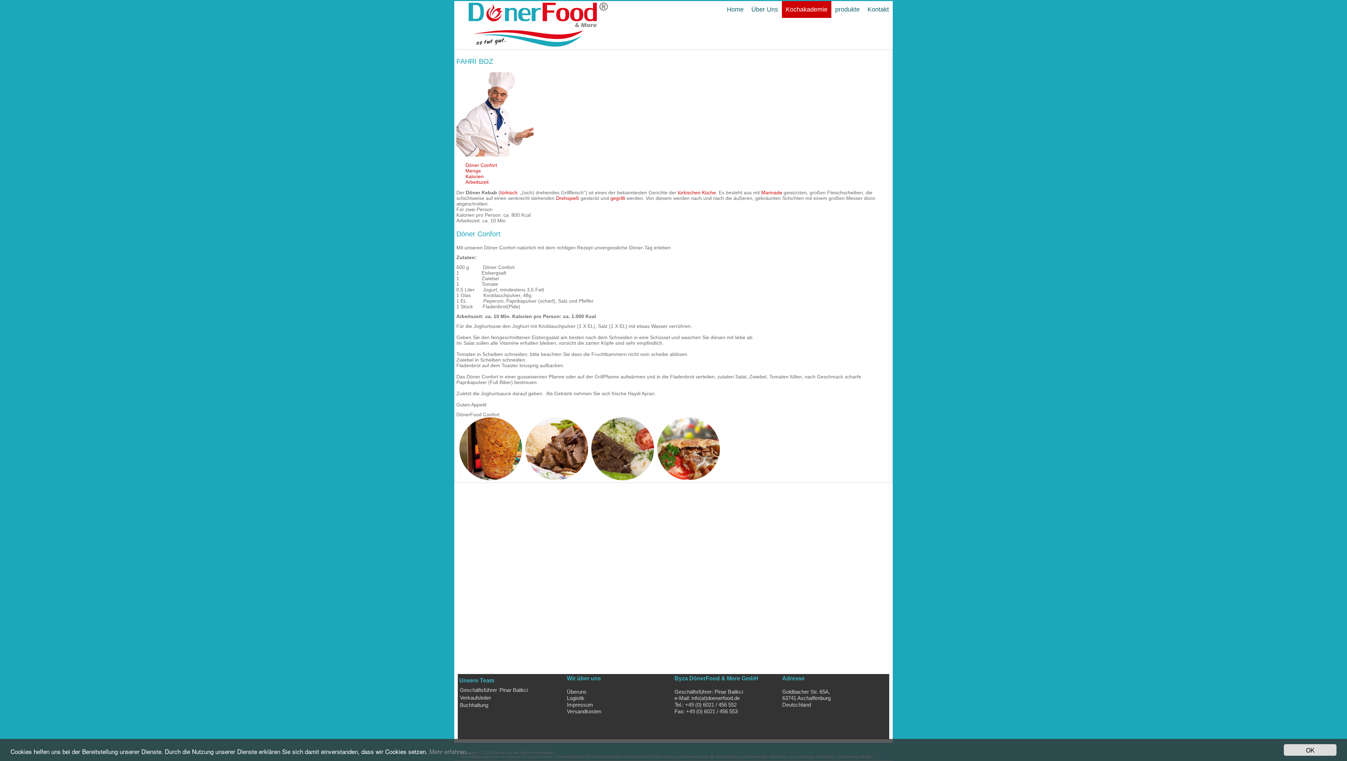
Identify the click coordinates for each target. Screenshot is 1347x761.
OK (1310, 750)
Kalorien (474, 176)
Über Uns (764, 9)
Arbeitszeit (477, 182)
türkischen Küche (697, 192)
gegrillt (617, 198)
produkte (847, 9)
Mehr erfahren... (450, 751)
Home (735, 9)
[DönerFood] (531, 46)
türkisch (508, 192)
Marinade (771, 192)
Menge (473, 171)
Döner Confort (481, 165)
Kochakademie (806, 9)
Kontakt (878, 9)
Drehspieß (567, 198)
